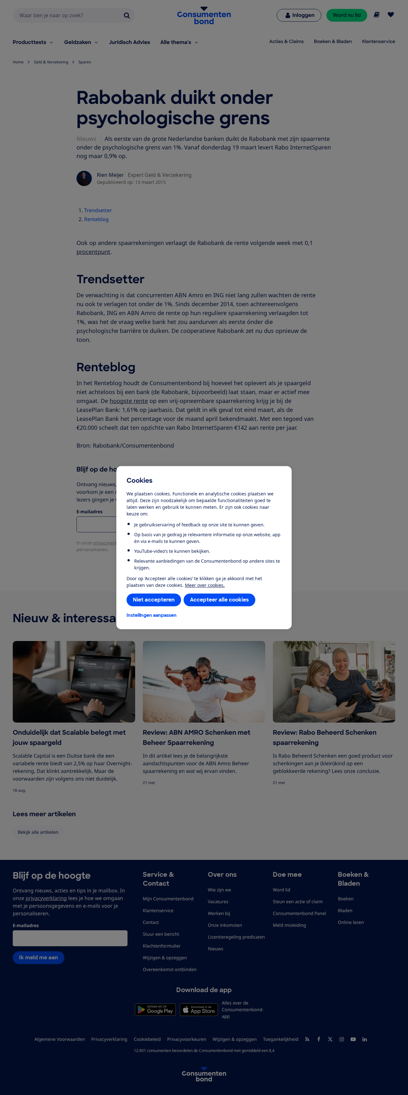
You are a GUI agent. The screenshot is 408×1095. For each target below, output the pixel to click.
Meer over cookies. (205, 585)
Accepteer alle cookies (219, 599)
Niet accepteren (154, 599)
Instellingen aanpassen (152, 615)
